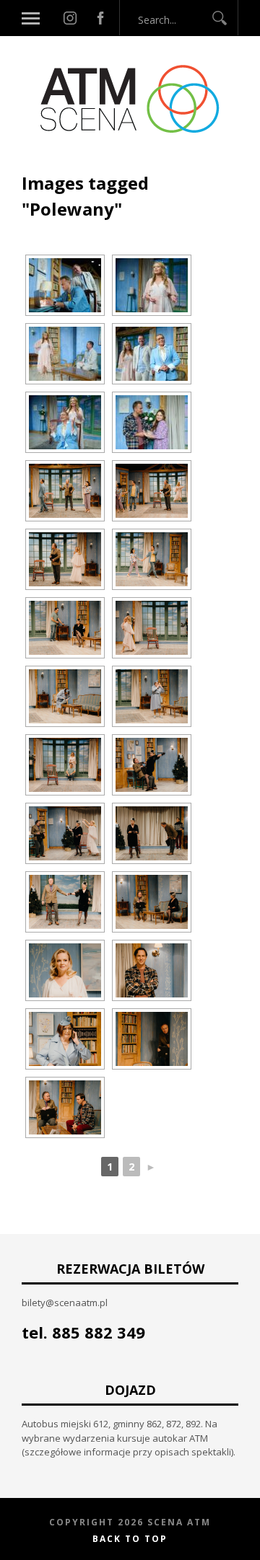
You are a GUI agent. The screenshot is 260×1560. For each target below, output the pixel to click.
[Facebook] (100, 18)
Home (36, 164)
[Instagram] (70, 18)
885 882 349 (98, 1332)
